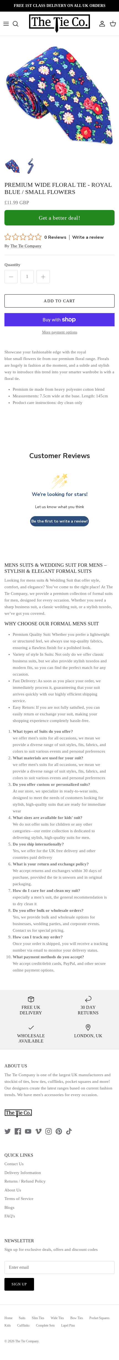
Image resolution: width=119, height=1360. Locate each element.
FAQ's (9, 1216)
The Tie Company (26, 246)
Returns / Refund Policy (25, 1181)
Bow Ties (76, 1318)
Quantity (12, 264)
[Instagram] (48, 1131)
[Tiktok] (69, 1131)
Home (8, 1318)
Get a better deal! (59, 218)
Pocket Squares (99, 1318)
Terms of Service (18, 1198)
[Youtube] (28, 1131)
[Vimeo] (38, 1131)
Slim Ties (38, 1318)
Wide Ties (57, 1318)
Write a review (88, 237)
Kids (7, 1325)
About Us (12, 1190)
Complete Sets (45, 1325)
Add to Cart (59, 301)
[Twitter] (7, 1131)
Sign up (19, 1284)
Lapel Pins (68, 1325)
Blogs (9, 1207)
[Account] (101, 24)
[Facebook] (18, 1131)
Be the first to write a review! (59, 521)
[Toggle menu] (6, 24)
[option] (59, 95)
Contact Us (14, 1164)
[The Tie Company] (59, 23)
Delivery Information (22, 1172)
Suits (22, 1318)
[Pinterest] (59, 1131)
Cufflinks (23, 1325)
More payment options (59, 332)
